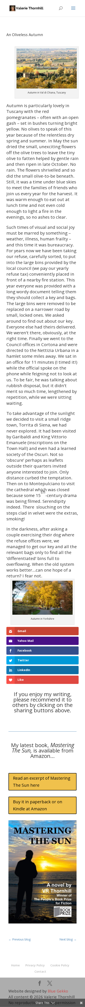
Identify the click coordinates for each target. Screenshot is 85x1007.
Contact (40, 971)
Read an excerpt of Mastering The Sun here (41, 781)
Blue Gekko (58, 991)
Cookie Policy (59, 965)
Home (15, 965)
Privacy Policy (35, 965)
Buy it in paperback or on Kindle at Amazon (37, 805)
